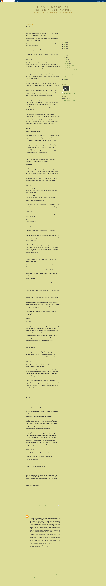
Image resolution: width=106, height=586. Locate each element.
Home (42, 574)
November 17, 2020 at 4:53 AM (44, 516)
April (66, 59)
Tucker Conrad (33, 516)
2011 (65, 55)
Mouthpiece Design (69, 74)
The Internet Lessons (69, 65)
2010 (65, 57)
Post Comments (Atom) (37, 578)
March (66, 61)
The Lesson (67, 67)
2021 (65, 42)
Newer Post (28, 574)
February (67, 63)
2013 (65, 51)
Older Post (57, 574)
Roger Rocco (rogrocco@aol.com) (69, 93)
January (67, 76)
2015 (65, 46)
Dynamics (67, 72)
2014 (65, 48)
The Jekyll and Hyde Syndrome (72, 69)
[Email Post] (58, 505)
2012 (65, 53)
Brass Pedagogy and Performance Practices (53, 8)
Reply (31, 548)
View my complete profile (69, 100)
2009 (65, 79)
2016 (65, 44)
